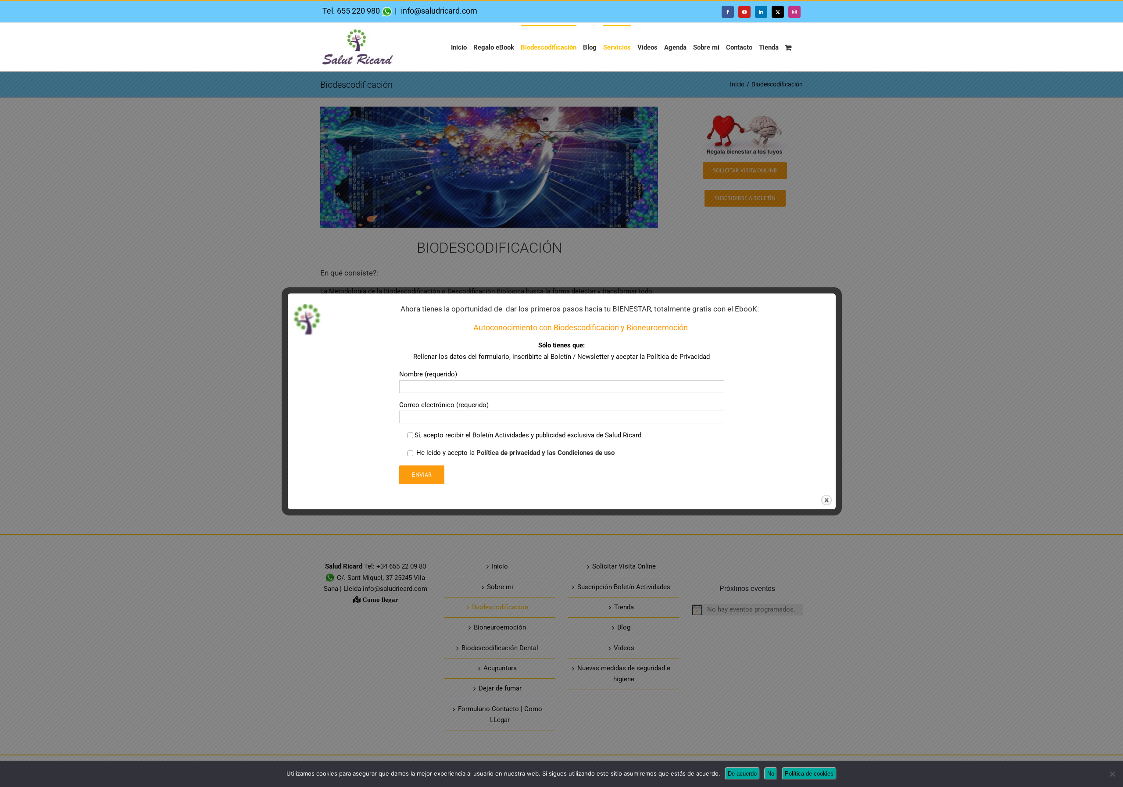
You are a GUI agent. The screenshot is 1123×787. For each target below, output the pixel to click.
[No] (1112, 773)
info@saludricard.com (438, 10)
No (770, 773)
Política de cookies (809, 773)
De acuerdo (742, 773)
